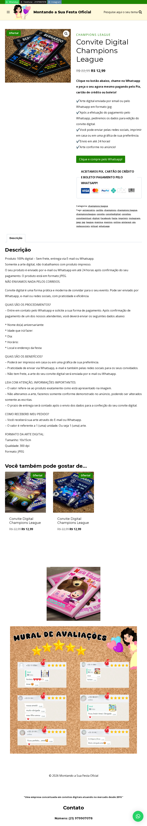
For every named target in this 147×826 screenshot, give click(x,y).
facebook (106, 218)
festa (114, 218)
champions (110, 210)
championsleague (86, 214)
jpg (83, 222)
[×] (138, 816)
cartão (99, 210)
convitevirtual (83, 218)
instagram (134, 218)
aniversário (88, 210)
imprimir (123, 218)
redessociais (83, 226)
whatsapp (104, 226)
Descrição (16, 238)
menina (98, 222)
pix (133, 222)
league (89, 222)
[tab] (16, 238)
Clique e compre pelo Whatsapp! (100, 159)
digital (95, 218)
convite (101, 214)
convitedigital (113, 214)
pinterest (126, 222)
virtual (94, 226)
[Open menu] (8, 12)
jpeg (78, 222)
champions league (93, 35)
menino (108, 222)
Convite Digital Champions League (25, 521)
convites (126, 214)
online (116, 222)
